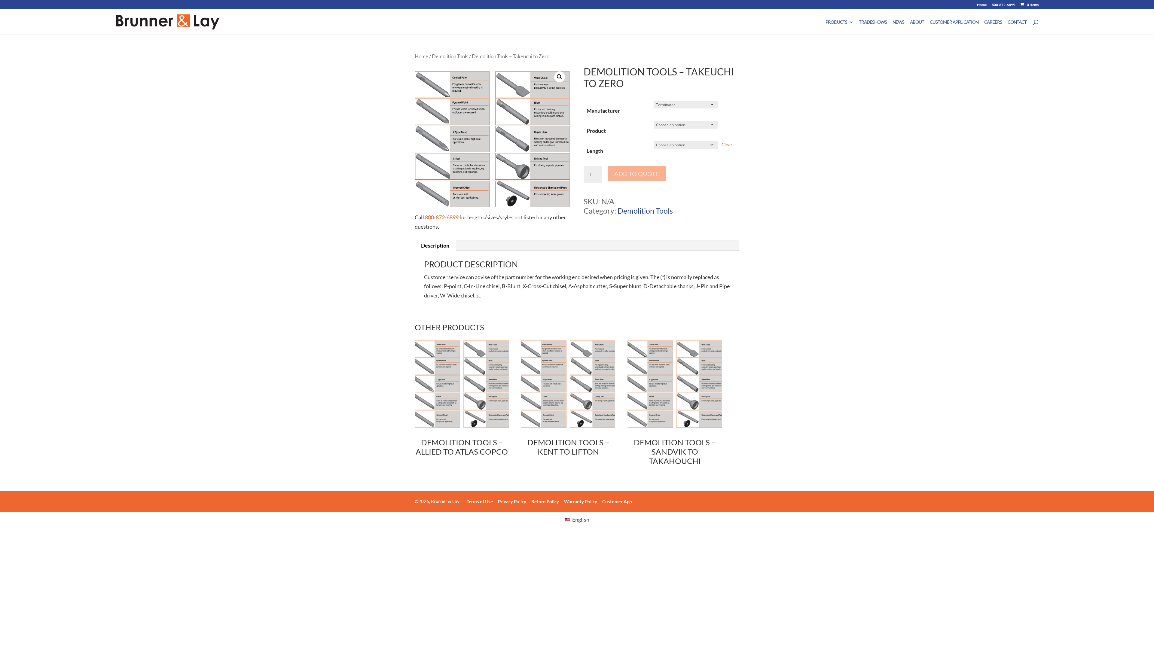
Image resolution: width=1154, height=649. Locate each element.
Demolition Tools (450, 56)
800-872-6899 (1003, 5)
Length (595, 151)
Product (596, 130)
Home (982, 5)
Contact (1017, 22)
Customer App (617, 501)
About (917, 22)
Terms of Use (480, 501)
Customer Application (954, 22)
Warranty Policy (580, 501)
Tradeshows (873, 22)
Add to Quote (636, 173)
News (898, 22)
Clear (727, 144)
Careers (993, 22)
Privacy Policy (512, 501)
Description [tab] (435, 245)
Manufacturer (603, 110)
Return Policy (545, 501)
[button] (559, 77)
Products (836, 22)
